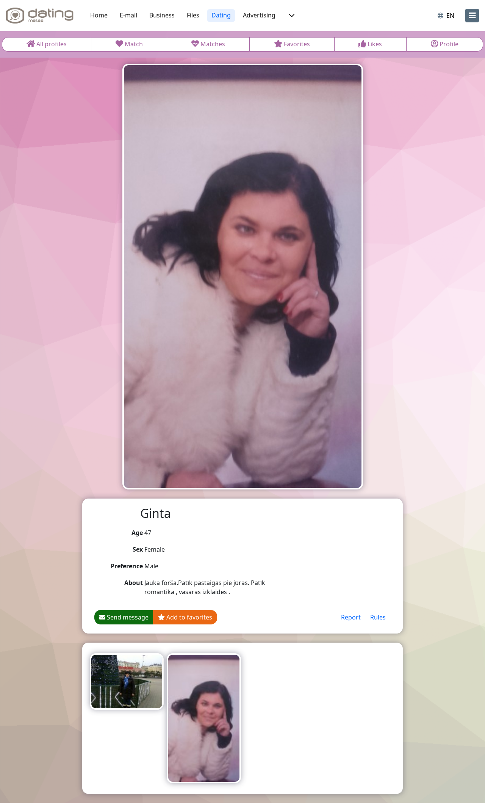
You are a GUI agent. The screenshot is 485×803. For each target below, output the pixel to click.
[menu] (472, 15)
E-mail (128, 15)
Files (193, 15)
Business (162, 15)
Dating (221, 15)
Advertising (259, 15)
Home (99, 15)
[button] (291, 15)
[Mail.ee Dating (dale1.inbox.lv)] (40, 15)
